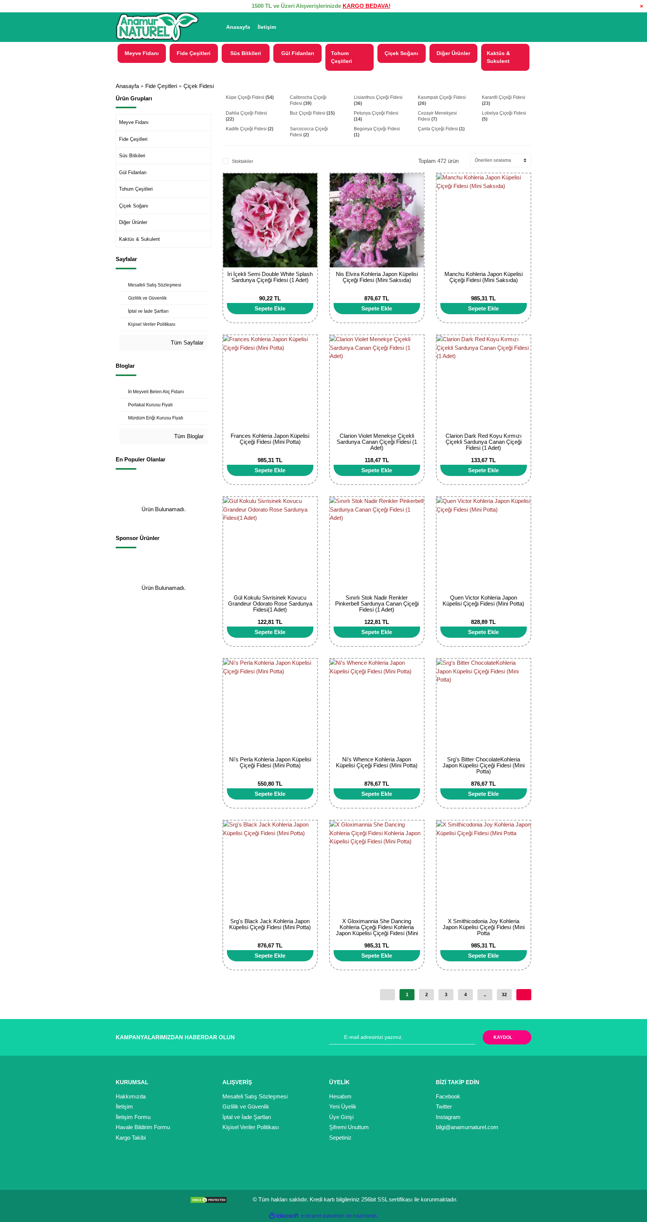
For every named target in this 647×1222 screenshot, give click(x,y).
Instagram (448, 1117)
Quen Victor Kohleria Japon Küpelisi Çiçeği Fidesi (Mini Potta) (483, 600)
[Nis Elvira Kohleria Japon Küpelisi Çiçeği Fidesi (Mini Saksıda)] (377, 220)
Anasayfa (238, 27)
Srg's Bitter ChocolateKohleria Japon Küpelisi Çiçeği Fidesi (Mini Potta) (484, 765)
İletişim (267, 27)
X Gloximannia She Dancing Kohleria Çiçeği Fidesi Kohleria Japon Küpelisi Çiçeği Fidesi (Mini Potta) (377, 930)
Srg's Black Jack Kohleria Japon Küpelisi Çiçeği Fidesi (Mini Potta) (270, 924)
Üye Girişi (341, 1117)
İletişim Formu (133, 1117)
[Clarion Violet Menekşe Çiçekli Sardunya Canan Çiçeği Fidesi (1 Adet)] (377, 382)
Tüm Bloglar (188, 436)
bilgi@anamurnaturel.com (467, 1127)
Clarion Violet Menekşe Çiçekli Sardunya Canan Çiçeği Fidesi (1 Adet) (377, 442)
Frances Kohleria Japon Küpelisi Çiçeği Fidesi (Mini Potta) (270, 439)
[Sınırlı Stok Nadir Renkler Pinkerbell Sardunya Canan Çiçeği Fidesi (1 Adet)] (377, 544)
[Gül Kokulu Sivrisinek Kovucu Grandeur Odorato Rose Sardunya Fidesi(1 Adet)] (270, 544)
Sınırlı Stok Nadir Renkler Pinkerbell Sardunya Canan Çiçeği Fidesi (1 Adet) (377, 603)
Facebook (448, 1096)
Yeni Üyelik (342, 1106)
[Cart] (522, 27)
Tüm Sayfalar (186, 342)
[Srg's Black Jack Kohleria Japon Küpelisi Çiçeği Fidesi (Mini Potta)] (270, 868)
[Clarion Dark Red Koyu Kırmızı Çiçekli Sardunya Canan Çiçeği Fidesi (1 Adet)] (484, 382)
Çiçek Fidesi (198, 86)
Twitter (444, 1106)
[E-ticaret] (322, 1216)
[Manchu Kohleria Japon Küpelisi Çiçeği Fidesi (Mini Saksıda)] (484, 220)
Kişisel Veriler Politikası (250, 1127)
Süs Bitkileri (132, 155)
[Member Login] (484, 27)
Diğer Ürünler (133, 222)
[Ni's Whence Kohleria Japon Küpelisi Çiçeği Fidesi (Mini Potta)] (377, 706)
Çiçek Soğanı (133, 206)
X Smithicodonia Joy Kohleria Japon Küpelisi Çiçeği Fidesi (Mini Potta (484, 927)
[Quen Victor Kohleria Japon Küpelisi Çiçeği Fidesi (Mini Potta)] (484, 544)
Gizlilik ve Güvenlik (245, 1106)
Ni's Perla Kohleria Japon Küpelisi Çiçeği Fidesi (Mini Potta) (270, 762)
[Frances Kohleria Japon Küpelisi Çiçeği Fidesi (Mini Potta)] (270, 382)
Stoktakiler (242, 161)
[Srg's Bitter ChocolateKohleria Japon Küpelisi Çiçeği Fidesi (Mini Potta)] (484, 706)
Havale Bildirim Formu (143, 1127)
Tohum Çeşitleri (136, 189)
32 (504, 994)
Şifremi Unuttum (349, 1127)
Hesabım (340, 1096)
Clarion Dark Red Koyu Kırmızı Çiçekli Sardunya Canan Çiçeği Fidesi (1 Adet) (484, 442)
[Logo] (157, 27)
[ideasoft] (284, 1216)
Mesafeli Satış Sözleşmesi (255, 1096)
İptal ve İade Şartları (246, 1117)
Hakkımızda (131, 1096)
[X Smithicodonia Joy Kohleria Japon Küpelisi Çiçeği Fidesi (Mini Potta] (484, 868)
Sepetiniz (340, 1137)
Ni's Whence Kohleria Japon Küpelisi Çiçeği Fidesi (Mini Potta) (376, 762)
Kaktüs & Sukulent (139, 239)
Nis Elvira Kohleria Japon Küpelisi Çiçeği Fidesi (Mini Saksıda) (377, 277)
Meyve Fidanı (134, 122)
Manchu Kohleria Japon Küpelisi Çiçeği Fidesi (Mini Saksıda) (483, 277)
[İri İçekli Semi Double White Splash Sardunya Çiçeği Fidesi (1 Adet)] (270, 220)
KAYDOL (502, 1037)
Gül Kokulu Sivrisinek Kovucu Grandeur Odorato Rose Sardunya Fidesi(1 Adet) (270, 603)
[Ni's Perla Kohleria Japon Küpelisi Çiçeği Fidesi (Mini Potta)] (270, 706)
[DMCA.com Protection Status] (210, 1199)
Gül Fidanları (133, 172)
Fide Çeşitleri (133, 139)
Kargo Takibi (131, 1137)
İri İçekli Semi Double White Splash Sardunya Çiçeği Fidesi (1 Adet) (270, 277)
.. (485, 994)
